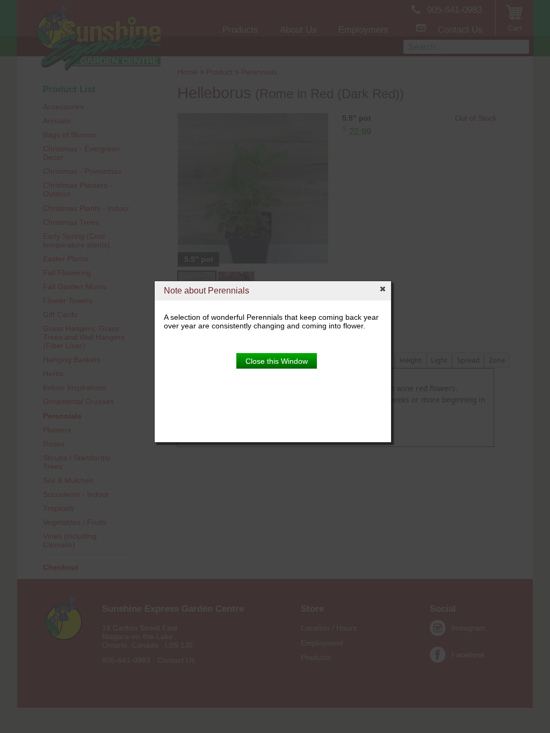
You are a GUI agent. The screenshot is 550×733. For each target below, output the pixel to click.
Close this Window (276, 361)
